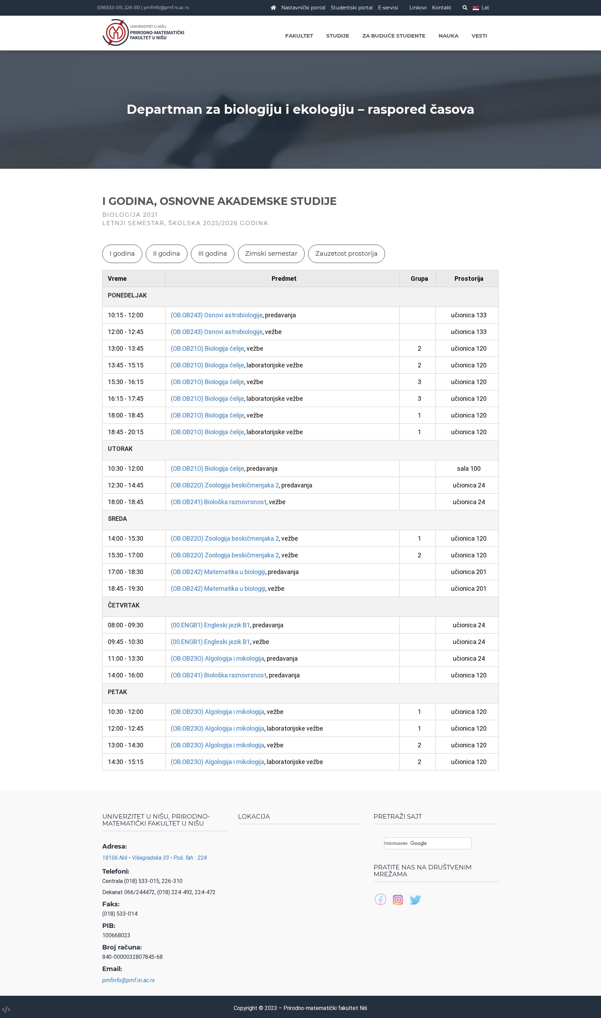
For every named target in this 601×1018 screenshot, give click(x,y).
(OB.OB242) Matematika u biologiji (218, 571)
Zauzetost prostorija (346, 253)
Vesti (479, 35)
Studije (337, 35)
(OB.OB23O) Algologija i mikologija (217, 658)
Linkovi (418, 8)
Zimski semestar (271, 253)
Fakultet (299, 35)
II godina (166, 253)
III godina (212, 253)
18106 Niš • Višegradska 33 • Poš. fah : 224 (154, 857)
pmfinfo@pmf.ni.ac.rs (166, 7)
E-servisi (388, 8)
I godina (122, 253)
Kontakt (441, 8)
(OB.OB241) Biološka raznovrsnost (218, 502)
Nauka (448, 35)
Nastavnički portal (303, 8)
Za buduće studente (393, 35)
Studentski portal (352, 8)
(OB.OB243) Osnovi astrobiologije (217, 315)
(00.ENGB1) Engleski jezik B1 (210, 625)
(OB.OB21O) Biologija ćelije (207, 348)
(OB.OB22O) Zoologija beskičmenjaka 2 (225, 485)
